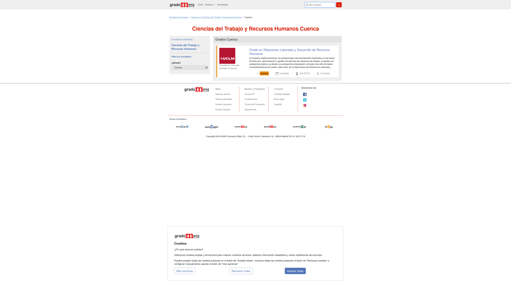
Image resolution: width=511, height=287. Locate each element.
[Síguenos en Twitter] (304, 99)
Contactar (278, 88)
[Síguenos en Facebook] (304, 94)
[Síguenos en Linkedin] (304, 105)
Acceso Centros (222, 109)
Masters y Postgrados (255, 88)
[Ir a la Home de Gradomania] (197, 89)
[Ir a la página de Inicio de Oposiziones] (211, 126)
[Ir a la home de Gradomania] (182, 4)
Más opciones (184, 271)
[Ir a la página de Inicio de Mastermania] (241, 126)
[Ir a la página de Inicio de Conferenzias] (299, 126)
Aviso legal (279, 99)
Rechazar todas (241, 271)
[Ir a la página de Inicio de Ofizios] (328, 126)
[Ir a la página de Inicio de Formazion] (182, 126)
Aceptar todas (295, 271)
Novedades (222, 4)
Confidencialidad (282, 94)
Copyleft (278, 104)
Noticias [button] (209, 4)
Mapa (218, 88)
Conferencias (251, 99)
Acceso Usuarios (223, 104)
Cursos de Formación (255, 104)
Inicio (200, 4)
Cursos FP (250, 94)
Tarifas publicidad (223, 99)
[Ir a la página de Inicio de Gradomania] (270, 126)
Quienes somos (222, 94)
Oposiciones (250, 109)
